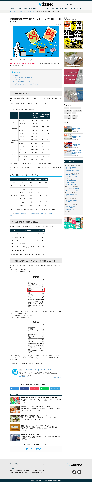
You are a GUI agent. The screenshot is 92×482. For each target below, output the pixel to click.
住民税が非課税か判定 (73, 79)
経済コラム (68, 176)
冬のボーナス (67, 115)
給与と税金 (71, 198)
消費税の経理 (72, 206)
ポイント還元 (75, 190)
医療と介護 (68, 196)
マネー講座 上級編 (73, 173)
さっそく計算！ (73, 98)
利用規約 (35, 470)
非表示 (19, 72)
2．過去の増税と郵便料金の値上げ (21, 81)
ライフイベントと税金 (71, 184)
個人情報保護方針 (18, 470)
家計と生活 (71, 178)
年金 (76, 194)
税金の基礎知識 (72, 167)
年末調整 (66, 108)
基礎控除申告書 (68, 110)
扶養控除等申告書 (77, 110)
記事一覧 (14, 11)
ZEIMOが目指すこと (42, 470)
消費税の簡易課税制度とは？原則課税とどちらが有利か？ (77, 152)
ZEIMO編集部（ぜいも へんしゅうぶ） (37, 370)
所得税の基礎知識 (70, 169)
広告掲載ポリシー (27, 470)
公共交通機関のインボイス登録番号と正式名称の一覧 (77, 128)
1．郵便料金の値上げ (18, 75)
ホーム (11, 464)
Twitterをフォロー (37, 449)
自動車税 (74, 118)
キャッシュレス (72, 186)
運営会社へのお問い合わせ (36, 472)
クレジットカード (70, 188)
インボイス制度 (69, 207)
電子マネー (77, 188)
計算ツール (55, 464)
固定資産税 (75, 115)
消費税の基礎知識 (30, 11)
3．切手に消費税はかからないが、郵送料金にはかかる (26, 84)
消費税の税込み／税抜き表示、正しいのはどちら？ (33, 416)
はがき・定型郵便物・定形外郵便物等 (23, 77)
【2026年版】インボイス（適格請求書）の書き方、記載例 (77, 144)
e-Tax (74, 113)
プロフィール (25, 376)
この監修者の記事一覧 (56, 377)
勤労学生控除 (67, 113)
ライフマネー (72, 192)
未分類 (70, 211)
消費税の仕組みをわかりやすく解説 (29, 434)
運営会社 (12, 470)
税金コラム (68, 174)
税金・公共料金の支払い (71, 180)
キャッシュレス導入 (70, 209)
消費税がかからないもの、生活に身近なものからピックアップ (36, 425)
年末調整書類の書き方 (75, 108)
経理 (67, 206)
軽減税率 (77, 170)
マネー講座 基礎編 (21, 11)
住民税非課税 (67, 118)
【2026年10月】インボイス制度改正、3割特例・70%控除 (77, 136)
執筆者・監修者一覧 (19, 472)
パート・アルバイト (70, 182)
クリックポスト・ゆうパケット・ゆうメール (25, 79)
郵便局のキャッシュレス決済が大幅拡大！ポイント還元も (35, 406)
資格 (67, 167)
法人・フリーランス (73, 204)
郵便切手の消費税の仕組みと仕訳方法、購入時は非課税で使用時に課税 (38, 397)
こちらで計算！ (73, 64)
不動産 (67, 194)
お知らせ (12, 472)
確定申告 (75, 200)
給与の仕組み (69, 200)
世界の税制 (74, 174)
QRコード (68, 190)
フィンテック (75, 176)
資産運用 (72, 194)
